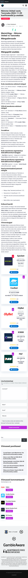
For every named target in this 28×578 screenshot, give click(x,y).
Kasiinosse (14, 272)
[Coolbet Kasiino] (14, 285)
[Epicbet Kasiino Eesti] (8, 265)
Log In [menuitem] (2, 1)
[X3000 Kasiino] (8, 341)
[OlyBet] (8, 318)
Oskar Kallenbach (11, 24)
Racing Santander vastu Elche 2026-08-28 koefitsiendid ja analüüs (13, 462)
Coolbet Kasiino (10, 494)
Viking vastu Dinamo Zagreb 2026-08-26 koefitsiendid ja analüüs (13, 470)
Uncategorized (5, 18)
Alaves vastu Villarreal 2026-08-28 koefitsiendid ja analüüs (12, 457)
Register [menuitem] (7, 1)
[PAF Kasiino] (8, 362)
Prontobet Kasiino (11, 501)
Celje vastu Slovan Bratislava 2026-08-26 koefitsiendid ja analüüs (13, 466)
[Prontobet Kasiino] (3, 504)
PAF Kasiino (9, 515)
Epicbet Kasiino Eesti (11, 508)
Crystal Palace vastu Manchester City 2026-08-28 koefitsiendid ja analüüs (13, 453)
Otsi (2, 437)
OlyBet (7, 487)
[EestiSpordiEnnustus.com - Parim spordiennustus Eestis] (2, 5)
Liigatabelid (14, 574)
